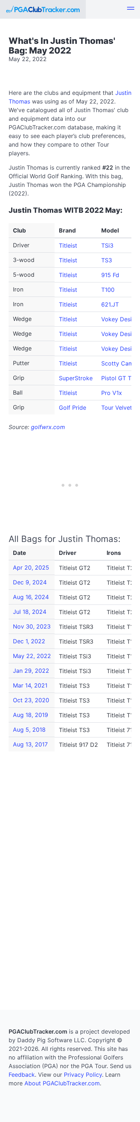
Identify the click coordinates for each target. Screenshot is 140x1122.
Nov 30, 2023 (32, 626)
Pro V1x (111, 392)
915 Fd (110, 275)
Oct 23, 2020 (31, 700)
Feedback (22, 1074)
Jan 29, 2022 (31, 670)
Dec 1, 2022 (29, 641)
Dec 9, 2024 (30, 582)
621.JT (110, 304)
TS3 (106, 260)
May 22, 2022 (32, 655)
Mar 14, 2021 (30, 685)
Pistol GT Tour (120, 378)
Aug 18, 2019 (30, 714)
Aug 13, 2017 (30, 744)
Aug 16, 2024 (31, 597)
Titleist (68, 245)
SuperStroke (76, 378)
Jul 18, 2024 (29, 611)
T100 (108, 289)
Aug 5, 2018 (29, 729)
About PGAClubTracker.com (62, 1083)
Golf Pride (72, 407)
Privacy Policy (83, 1074)
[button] (130, 9)
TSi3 (107, 245)
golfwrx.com (48, 427)
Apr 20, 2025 (31, 567)
